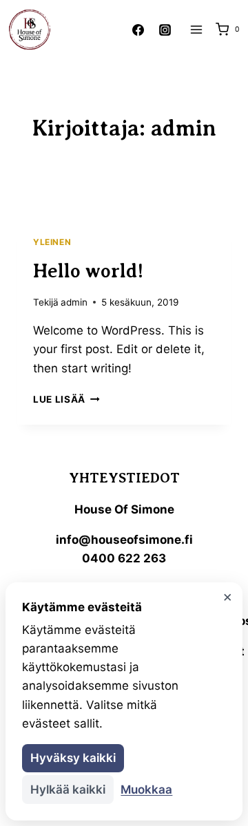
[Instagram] (164, 29)
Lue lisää (66, 399)
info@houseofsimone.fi (124, 540)
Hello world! (88, 271)
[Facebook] (137, 29)
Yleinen (52, 242)
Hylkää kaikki (67, 789)
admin (74, 302)
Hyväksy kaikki (73, 758)
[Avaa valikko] (196, 29)
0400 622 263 (124, 558)
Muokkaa (146, 789)
